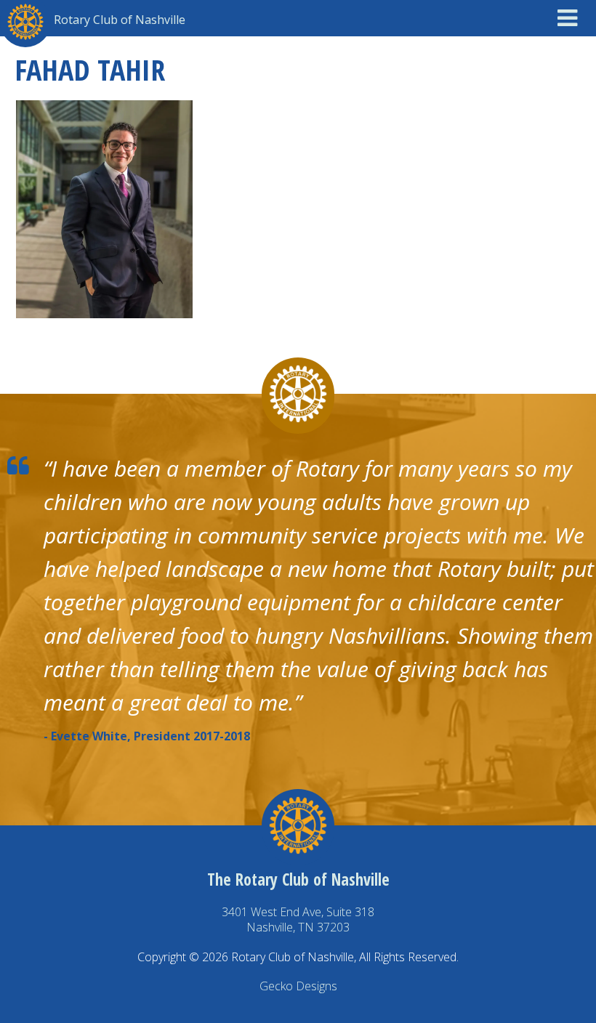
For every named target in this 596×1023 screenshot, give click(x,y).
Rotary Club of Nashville (119, 20)
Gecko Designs (298, 986)
